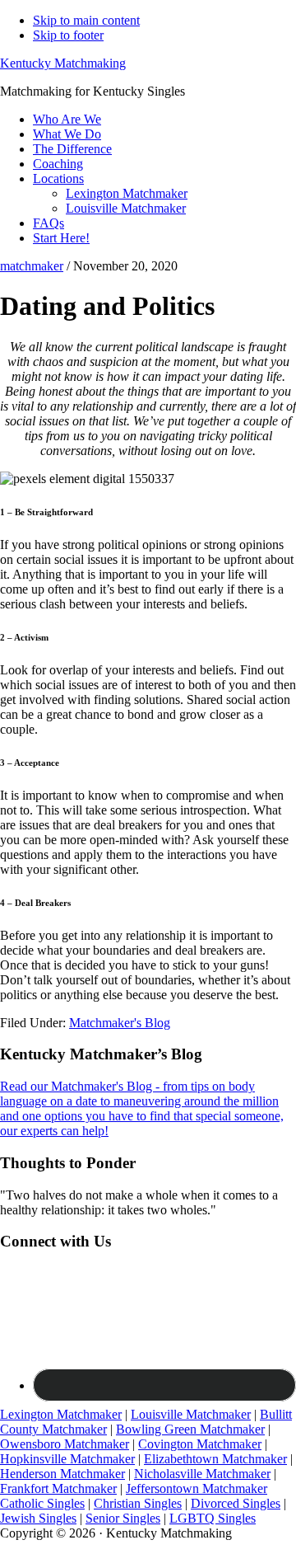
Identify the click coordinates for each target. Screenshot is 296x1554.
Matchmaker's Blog (119, 1023)
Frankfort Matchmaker (58, 1488)
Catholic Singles (42, 1503)
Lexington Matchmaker (61, 1414)
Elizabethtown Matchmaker (215, 1459)
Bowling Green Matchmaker (190, 1429)
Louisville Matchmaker (191, 1414)
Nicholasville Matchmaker (202, 1474)
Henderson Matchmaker (62, 1474)
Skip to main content (86, 20)
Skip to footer (68, 35)
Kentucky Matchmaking (63, 63)
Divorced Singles (235, 1503)
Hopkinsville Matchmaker (67, 1459)
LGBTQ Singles (212, 1518)
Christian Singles (138, 1503)
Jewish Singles (38, 1518)
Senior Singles (123, 1518)
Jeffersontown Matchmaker (196, 1488)
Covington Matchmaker (199, 1444)
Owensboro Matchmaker (64, 1444)
